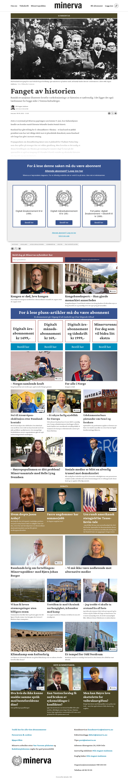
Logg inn (109, 6)
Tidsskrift (24, 6)
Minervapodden (38, 6)
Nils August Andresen (102, 751)
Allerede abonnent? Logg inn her (64, 171)
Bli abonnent (97, 6)
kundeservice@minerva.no (100, 729)
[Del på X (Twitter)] (112, 113)
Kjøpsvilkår (17, 740)
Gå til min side (64, 236)
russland (23, 244)
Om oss (14, 6)
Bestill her (29, 222)
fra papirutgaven (71, 244)
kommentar (50, 244)
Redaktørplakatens (21, 749)
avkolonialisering (37, 244)
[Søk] (116, 6)
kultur (60, 244)
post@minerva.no (87, 740)
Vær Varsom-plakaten (43, 745)
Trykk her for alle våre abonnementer (29, 729)
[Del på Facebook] (109, 113)
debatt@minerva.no (98, 735)
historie (15, 244)
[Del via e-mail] (115, 113)
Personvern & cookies (22, 735)
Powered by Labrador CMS (64, 777)
